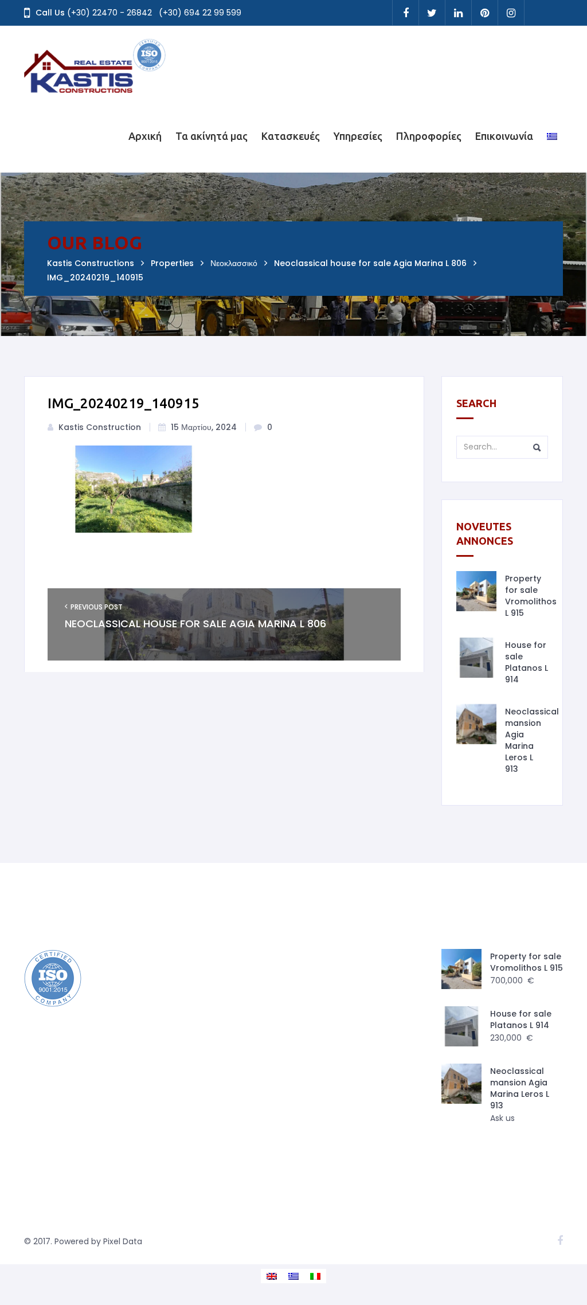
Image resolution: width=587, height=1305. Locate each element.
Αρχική (145, 136)
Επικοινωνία (504, 136)
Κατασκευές (290, 136)
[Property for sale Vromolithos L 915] (476, 591)
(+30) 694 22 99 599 (200, 12)
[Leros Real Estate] (95, 62)
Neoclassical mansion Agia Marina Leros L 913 (532, 740)
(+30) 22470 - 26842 (109, 12)
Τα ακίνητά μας (211, 136)
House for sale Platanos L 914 (526, 662)
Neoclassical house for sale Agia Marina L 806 (195, 624)
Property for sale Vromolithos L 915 (531, 596)
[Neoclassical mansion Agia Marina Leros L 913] (476, 724)
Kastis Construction (99, 427)
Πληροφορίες (428, 136)
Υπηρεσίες (358, 136)
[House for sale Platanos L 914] (476, 658)
